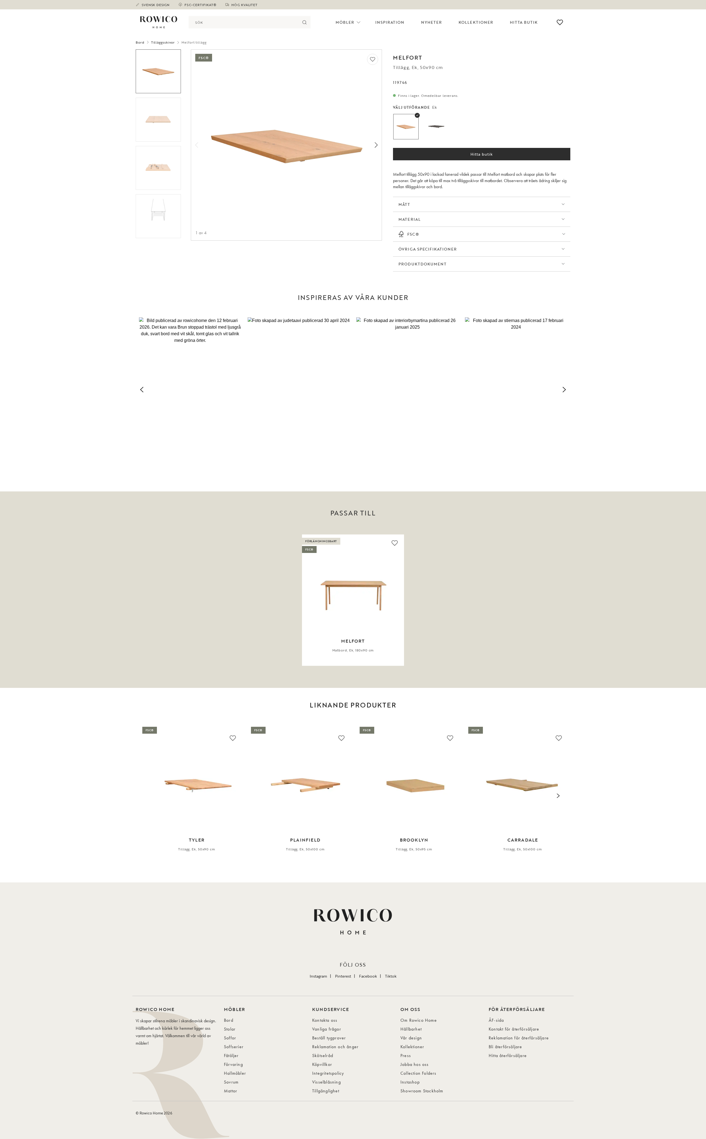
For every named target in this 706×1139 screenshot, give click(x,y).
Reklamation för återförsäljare (519, 1038)
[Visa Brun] (436, 127)
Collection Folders (418, 1073)
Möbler (345, 22)
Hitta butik (481, 154)
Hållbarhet (411, 1029)
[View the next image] (561, 600)
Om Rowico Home (418, 1020)
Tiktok (391, 976)
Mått (404, 204)
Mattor (230, 1091)
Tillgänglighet (325, 1091)
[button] (190, 388)
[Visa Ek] (406, 127)
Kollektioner (476, 22)
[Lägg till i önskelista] (372, 59)
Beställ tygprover (329, 1038)
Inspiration (390, 22)
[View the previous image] (144, 600)
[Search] (304, 22)
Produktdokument (422, 264)
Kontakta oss (324, 1020)
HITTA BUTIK (524, 22)
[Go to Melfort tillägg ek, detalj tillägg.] (158, 216)
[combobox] (243, 22)
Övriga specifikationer (428, 249)
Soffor (230, 1038)
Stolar (230, 1029)
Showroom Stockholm (421, 1091)
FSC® (413, 234)
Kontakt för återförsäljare (514, 1029)
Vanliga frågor (326, 1029)
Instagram (318, 976)
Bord (140, 42)
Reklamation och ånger (335, 1047)
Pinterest (343, 976)
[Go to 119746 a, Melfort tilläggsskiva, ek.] (158, 71)
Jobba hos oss (414, 1064)
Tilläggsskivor (163, 42)
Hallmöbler (235, 1073)
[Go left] (196, 145)
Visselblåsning (326, 1082)
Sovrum (231, 1082)
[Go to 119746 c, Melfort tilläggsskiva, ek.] (158, 168)
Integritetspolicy (328, 1073)
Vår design (411, 1038)
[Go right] (376, 145)
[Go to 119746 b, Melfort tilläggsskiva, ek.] (158, 120)
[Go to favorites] (559, 22)
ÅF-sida (496, 1020)
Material (409, 219)
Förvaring (233, 1064)
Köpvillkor (322, 1064)
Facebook (368, 976)
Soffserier (234, 1047)
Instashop (410, 1082)
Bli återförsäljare (505, 1047)
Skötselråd (322, 1055)
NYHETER (431, 22)
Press (405, 1055)
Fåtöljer (231, 1055)
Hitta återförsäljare (508, 1055)
